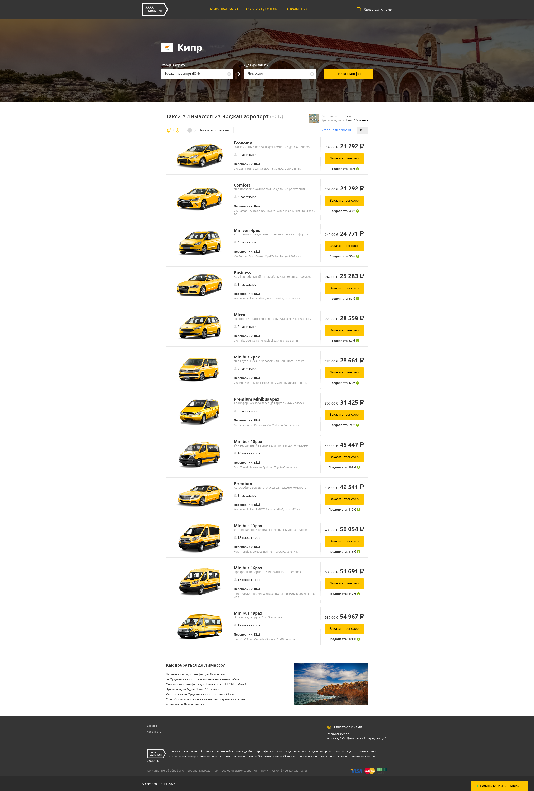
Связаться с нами (378, 9)
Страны (152, 726)
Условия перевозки (336, 129)
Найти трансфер (348, 74)
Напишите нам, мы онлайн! (501, 785)
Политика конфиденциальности (284, 770)
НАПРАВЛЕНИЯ (296, 9)
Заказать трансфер (344, 158)
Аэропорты (154, 731)
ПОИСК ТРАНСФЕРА (223, 9)
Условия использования (239, 770)
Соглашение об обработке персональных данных (182, 770)
